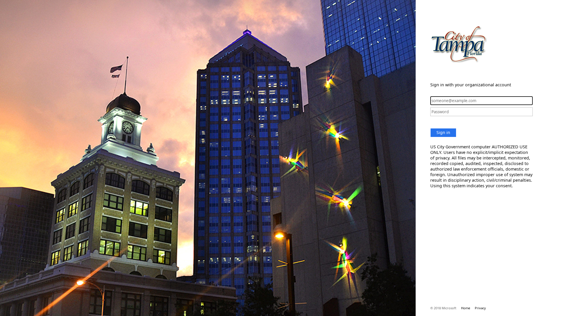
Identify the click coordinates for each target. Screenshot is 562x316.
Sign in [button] (443, 132)
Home (465, 308)
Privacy (480, 308)
